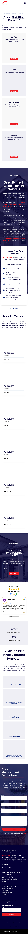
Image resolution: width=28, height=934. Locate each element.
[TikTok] (8, 867)
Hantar (14, 829)
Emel (3, 802)
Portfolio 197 (8, 452)
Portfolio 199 (9, 386)
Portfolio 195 (9, 518)
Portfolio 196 (9, 485)
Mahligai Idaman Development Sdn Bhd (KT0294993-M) (14, 204)
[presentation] (14, 341)
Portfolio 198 (9, 419)
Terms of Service (9, 835)
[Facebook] (3, 867)
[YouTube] (10, 867)
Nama (3, 795)
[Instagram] (5, 867)
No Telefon (4, 808)
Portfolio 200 (9, 353)
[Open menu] (24, 2)
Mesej (3, 815)
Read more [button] (6, 612)
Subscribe (11, 914)
